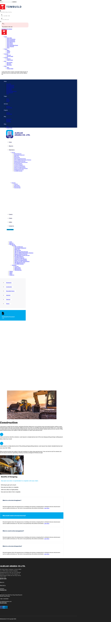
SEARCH (14, 1)
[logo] (10, 9)
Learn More (46, 508)
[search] (0, 22)
